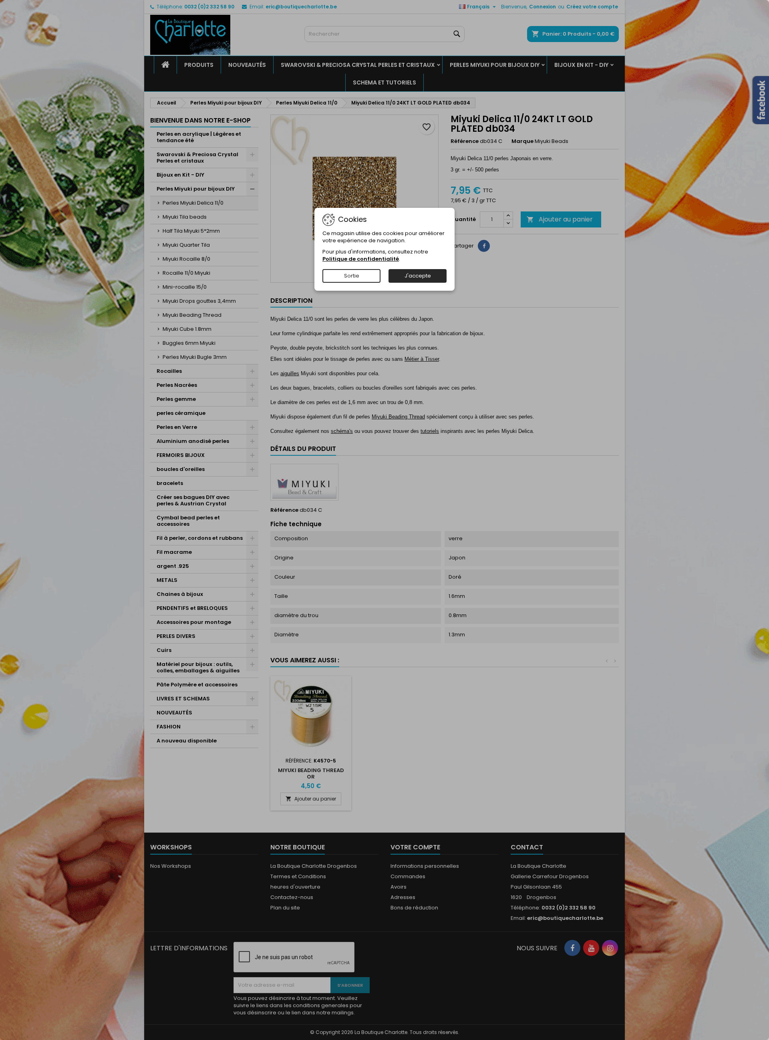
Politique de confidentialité (360, 259)
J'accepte (418, 276)
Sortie (351, 276)
